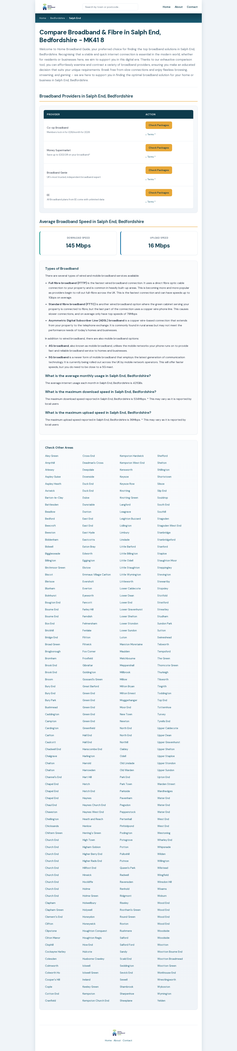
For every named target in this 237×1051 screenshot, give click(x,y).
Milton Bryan (127, 686)
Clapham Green (54, 910)
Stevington (164, 574)
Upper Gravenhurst (168, 742)
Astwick (50, 491)
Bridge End (51, 637)
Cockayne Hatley (55, 951)
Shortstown (164, 476)
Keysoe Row (127, 484)
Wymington (164, 993)
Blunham (50, 588)
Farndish (87, 616)
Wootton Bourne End (169, 951)
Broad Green (52, 644)
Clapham (50, 903)
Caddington (52, 714)
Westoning (163, 833)
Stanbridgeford (166, 539)
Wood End (163, 903)
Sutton (161, 630)
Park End (125, 777)
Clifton (49, 924)
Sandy (123, 951)
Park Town (126, 784)
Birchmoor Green (55, 567)
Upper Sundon (165, 770)
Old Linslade (127, 763)
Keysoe (124, 476)
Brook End (51, 665)
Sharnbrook (126, 987)
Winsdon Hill (164, 882)
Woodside (163, 931)
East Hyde (89, 532)
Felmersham (90, 623)
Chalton (49, 763)
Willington (163, 861)
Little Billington (129, 553)
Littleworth (126, 581)
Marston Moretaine (131, 644)
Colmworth (51, 966)
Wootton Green (166, 966)
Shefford (162, 456)
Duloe (86, 497)
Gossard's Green (93, 679)
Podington (126, 833)
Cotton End (52, 993)
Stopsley (162, 588)
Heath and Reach (93, 819)
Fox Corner (89, 651)
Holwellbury (89, 903)
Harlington (89, 756)
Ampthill (50, 463)
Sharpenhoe (127, 993)
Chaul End (51, 805)
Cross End (89, 456)
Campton (50, 721)
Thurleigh (162, 672)
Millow (123, 679)
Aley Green (51, 456)
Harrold (87, 763)
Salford (124, 938)
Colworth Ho (52, 972)
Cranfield (50, 1000)
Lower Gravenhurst (131, 609)
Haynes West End (93, 812)
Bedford (50, 518)
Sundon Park (164, 623)
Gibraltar (88, 665)
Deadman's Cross (93, 463)
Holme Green (90, 896)
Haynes (87, 798)
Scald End (126, 959)
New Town (126, 714)
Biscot (49, 574)
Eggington (89, 560)
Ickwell (86, 966)
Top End (162, 700)
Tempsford (164, 651)
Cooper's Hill (52, 979)
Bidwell (49, 546)
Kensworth (126, 470)
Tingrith (162, 686)
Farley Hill (88, 609)
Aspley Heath (53, 484)
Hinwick (87, 875)
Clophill (49, 945)
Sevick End (126, 972)
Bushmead (51, 707)
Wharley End (164, 840)
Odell (123, 756)
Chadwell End (53, 749)
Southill (161, 512)
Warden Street (166, 784)
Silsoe (160, 484)
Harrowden (89, 770)
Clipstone (51, 931)
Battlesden (51, 504)
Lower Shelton (128, 616)
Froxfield (88, 658)
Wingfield (163, 875)
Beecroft (50, 525)
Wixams (162, 889)
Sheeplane (126, 1000)
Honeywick (89, 924)
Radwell (124, 875)
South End (163, 504)
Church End (52, 840)
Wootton (162, 945)
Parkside (125, 791)
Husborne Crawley (93, 959)
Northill (124, 742)
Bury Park (50, 700)
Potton (124, 847)
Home (167, 7)
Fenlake (87, 630)
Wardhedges (165, 791)
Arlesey (49, 470)
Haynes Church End (94, 805)
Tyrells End (163, 721)
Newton (124, 721)
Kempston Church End (96, 1000)
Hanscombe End (92, 749)
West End (163, 819)
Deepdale (88, 470)
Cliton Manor (52, 938)
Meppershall (127, 665)
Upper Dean (164, 735)
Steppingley (164, 567)
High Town (89, 840)
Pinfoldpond (127, 826)
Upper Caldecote (167, 728)
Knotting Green (129, 497)
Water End (163, 798)
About (179, 7)
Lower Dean (127, 595)
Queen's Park (127, 868)
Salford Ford (127, 945)
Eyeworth (88, 595)
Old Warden (127, 770)
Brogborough (53, 651)
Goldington (89, 672)
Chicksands (52, 826)
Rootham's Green (130, 910)
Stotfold (162, 595)
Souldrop (162, 497)
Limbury (124, 532)
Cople (48, 987)
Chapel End (51, 784)
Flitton (86, 637)
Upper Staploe (166, 756)
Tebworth (163, 644)
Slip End (162, 491)
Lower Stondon (129, 623)
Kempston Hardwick (132, 456)
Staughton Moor (167, 560)
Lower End (126, 602)
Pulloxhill (125, 854)
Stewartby (163, 581)
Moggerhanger (128, 700)
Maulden (125, 651)
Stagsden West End (169, 525)
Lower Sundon (128, 630)
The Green (163, 658)
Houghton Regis (92, 938)
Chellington (52, 819)
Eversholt (88, 581)
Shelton (162, 463)
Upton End (163, 777)
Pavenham (126, 798)
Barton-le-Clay (54, 497)
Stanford (162, 546)
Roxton (124, 924)
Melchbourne (127, 658)
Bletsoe (49, 581)
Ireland (86, 979)
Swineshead (164, 637)
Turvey (161, 714)
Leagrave (125, 512)
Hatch (86, 784)
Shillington (163, 470)
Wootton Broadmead (170, 959)
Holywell (87, 910)
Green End (89, 693)
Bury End (50, 686)
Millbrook (125, 672)
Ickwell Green (90, 972)
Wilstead (162, 868)
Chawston (51, 812)
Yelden (161, 1000)
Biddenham (51, 539)
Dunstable (89, 504)
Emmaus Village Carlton (97, 574)
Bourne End (51, 609)
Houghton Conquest (95, 931)
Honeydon (89, 917)
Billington (50, 560)
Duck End (88, 484)
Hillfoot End (89, 868)
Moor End (125, 707)
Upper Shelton (166, 749)
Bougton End (52, 602)
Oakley (124, 749)
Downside (88, 476)
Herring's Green (92, 833)
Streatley (163, 609)
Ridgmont (126, 896)
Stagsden (163, 518)
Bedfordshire (57, 18)
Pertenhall (126, 819)
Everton (87, 588)
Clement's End (53, 917)
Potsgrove (126, 840)
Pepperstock (128, 812)
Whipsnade (164, 847)
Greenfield (89, 728)
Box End (49, 623)
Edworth (87, 553)
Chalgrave (51, 756)
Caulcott (50, 742)
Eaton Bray (89, 546)
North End (126, 728)
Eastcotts (89, 539)
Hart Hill (87, 777)
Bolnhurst (50, 595)
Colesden (51, 959)
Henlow (87, 826)
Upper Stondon (166, 763)
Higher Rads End (92, 861)
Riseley (124, 903)
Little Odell (126, 560)
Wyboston (163, 987)
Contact (192, 7)
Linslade (125, 539)
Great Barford (91, 686)
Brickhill (49, 630)
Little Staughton (130, 567)
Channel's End (53, 777)
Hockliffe (88, 882)
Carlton (49, 735)
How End (88, 945)
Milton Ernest (128, 693)
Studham (162, 616)
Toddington (164, 693)
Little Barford (128, 546)
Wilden (161, 854)
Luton (123, 637)
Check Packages (159, 125)
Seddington (127, 966)
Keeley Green (91, 987)
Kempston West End (132, 463)
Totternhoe (164, 707)
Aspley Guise (53, 476)
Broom (49, 679)
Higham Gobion (92, 847)
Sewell (124, 979)
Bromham (50, 658)
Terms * (151, 134)
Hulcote (87, 951)
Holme (86, 889)
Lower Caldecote (130, 588)
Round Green (127, 917)
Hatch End (89, 791)
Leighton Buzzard (130, 518)
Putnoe (124, 861)
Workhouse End (166, 972)
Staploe (162, 553)
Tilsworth (162, 679)
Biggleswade (52, 553)
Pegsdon (125, 805)
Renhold (124, 889)
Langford (125, 504)
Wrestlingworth (166, 979)
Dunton (87, 512)
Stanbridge (164, 532)
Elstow (87, 567)
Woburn (162, 896)
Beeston (50, 532)
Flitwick (87, 644)
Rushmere (126, 931)
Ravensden (126, 882)
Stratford (162, 602)
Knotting (125, 491)
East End (88, 518)
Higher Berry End (92, 854)
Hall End (87, 735)
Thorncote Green (167, 665)
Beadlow (50, 512)
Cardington (51, 728)
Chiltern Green (53, 833)
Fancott (87, 602)
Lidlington (126, 525)
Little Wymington (130, 574)
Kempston (89, 993)
